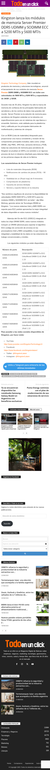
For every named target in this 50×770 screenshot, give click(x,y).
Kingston (33, 374)
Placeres (4, 739)
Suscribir (7, 524)
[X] (9, 42)
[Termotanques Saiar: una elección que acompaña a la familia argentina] (42, 583)
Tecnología (10, 9)
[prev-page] (23, 433)
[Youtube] (33, 664)
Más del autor (35, 409)
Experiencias (29, 763)
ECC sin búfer (15, 374)
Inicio (3, 9)
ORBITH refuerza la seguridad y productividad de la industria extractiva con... (15, 569)
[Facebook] (3, 42)
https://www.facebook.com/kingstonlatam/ (20, 350)
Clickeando (5, 728)
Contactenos (18, 763)
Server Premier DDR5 (24, 376)
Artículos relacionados (18, 409)
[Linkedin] (27, 42)
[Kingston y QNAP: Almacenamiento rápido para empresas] (8, 418)
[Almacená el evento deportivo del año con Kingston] (41, 418)
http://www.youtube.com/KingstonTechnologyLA (23, 344)
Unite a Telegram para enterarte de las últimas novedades (26, 366)
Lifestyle (4, 751)
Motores (4, 747)
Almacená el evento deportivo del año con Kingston (41, 427)
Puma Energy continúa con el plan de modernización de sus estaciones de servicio (38, 391)
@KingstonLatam (20, 353)
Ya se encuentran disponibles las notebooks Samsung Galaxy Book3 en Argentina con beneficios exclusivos (11, 394)
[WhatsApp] (21, 42)
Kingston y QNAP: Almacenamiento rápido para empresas (8, 427)
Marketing (5, 743)
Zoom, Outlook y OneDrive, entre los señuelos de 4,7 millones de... (17, 593)
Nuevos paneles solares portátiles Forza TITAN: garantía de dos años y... (16, 620)
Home (9, 763)
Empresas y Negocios (9, 732)
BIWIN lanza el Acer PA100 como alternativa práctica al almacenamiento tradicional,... (15, 607)
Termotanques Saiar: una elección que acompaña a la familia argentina (17, 581)
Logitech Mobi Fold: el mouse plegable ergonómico (24, 427)
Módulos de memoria (9, 376)
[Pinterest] (15, 42)
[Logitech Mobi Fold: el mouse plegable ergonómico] (25, 418)
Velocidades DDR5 (39, 376)
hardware (24, 374)
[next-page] (26, 433)
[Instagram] (22, 664)
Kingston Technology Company (13, 83)
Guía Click (39, 763)
